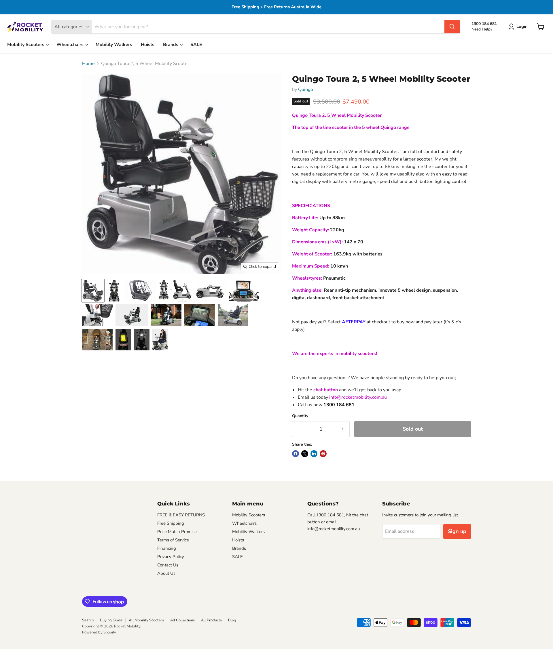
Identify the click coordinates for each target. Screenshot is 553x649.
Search (88, 620)
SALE (196, 44)
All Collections (182, 620)
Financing (166, 548)
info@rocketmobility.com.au (358, 397)
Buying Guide (111, 620)
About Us (166, 573)
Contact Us (167, 565)
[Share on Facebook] (295, 453)
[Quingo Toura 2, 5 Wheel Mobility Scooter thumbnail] (93, 290)
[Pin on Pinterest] (323, 453)
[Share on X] (304, 453)
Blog (232, 620)
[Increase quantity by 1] (342, 429)
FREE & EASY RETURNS (181, 515)
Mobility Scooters (26, 44)
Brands (171, 44)
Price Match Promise (177, 532)
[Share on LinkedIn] (313, 453)
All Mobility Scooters (146, 620)
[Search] (452, 26)
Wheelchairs (70, 44)
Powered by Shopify (99, 632)
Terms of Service (173, 540)
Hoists (147, 44)
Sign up (457, 531)
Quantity (300, 416)
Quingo (305, 89)
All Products (211, 620)
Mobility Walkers (114, 44)
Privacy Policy (170, 557)
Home (88, 63)
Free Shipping (170, 523)
